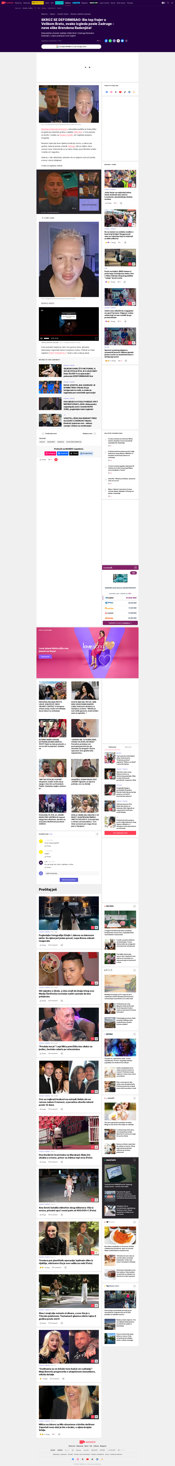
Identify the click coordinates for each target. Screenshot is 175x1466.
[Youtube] (120, 92)
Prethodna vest (51, 433)
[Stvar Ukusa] (121, 1450)
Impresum (64, 1454)
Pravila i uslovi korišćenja (82, 1454)
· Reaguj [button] (112, 242)
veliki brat (51, 442)
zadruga (60, 442)
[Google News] (129, 92)
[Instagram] (111, 92)
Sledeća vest (87, 433)
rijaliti (42, 442)
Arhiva (107, 1454)
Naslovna (44, 14)
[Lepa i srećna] (86, 1450)
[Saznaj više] (134, 906)
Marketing (56, 1454)
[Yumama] (111, 1450)
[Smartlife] (94, 1450)
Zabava (52, 14)
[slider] (46, 338)
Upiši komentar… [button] (52, 873)
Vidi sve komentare (69, 880)
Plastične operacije (73, 442)
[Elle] (67, 1450)
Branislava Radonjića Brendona (54, 129)
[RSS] (134, 92)
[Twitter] (116, 92)
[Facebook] (107, 92)
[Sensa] (102, 1450)
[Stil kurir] (73, 1450)
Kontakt (70, 1454)
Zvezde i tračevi (62, 14)
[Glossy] (78, 1450)
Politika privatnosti (116, 1454)
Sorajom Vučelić (66, 135)
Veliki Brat (78, 132)
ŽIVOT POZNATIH (56, 353)
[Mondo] (7, 3)
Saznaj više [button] (45, 656)
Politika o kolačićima (97, 1454)
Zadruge (71, 146)
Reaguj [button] (44, 459)
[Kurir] (52, 1450)
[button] (98, 40)
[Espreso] (60, 1450)
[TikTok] (125, 92)
